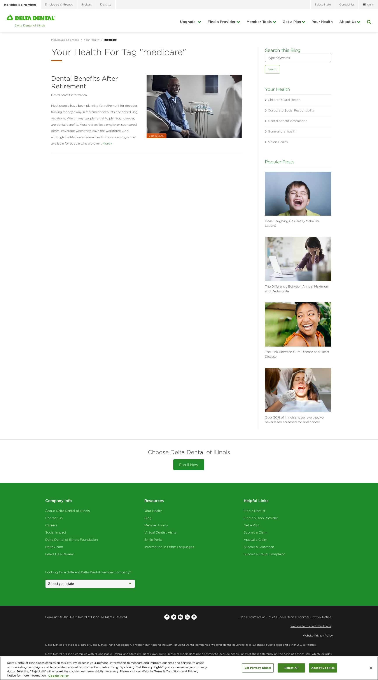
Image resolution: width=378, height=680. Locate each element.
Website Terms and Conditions (310, 626)
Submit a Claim (256, 532)
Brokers (86, 4)
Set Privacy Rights (258, 668)
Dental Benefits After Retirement (84, 82)
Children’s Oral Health (284, 100)
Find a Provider (222, 21)
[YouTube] (187, 617)
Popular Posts (279, 161)
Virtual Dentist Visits (160, 532)
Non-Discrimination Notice (257, 617)
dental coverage (234, 644)
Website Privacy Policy (318, 635)
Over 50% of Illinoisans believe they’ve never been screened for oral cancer (294, 419)
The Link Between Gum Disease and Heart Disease (297, 354)
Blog (148, 518)
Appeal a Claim (255, 540)
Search (272, 69)
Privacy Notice (321, 617)
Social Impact (55, 532)
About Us (347, 21)
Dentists (105, 4)
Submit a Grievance (259, 547)
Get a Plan (292, 21)
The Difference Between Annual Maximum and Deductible (297, 288)
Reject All (291, 668)
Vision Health (278, 142)
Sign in (369, 4)
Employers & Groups (59, 4)
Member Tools (259, 21)
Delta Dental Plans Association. (111, 644)
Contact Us (54, 518)
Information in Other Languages (169, 547)
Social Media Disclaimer (293, 617)
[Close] (371, 668)
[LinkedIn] (180, 617)
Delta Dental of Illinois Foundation (71, 540)
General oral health (282, 131)
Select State (323, 4)
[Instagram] (194, 617)
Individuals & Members (20, 5)
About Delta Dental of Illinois (67, 511)
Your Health (322, 21)
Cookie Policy (58, 675)
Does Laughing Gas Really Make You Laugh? (292, 223)
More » (107, 143)
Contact (347, 4)
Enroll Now (188, 464)
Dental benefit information (69, 95)
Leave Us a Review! (59, 554)
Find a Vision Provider (261, 518)
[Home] (31, 21)
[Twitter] (173, 617)
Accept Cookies (323, 668)
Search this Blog (283, 50)
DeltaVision (54, 547)
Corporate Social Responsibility (291, 110)
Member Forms (156, 525)
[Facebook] (167, 617)
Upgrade (188, 21)
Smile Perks (153, 540)
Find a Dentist (254, 511)
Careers (51, 525)
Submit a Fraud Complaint (264, 554)
